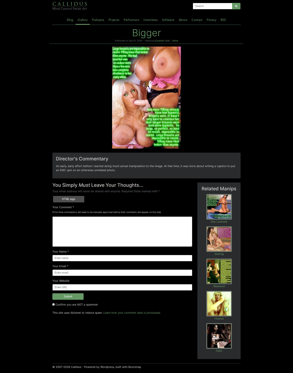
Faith (219, 350)
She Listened (219, 221)
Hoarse (219, 318)
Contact (197, 20)
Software (168, 20)
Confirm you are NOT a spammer (76, 304)
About (183, 20)
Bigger (146, 33)
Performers (131, 20)
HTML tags (68, 199)
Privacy (211, 20)
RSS (223, 20)
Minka (175, 40)
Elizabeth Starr (162, 40)
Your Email (59, 266)
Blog (70, 20)
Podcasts (98, 20)
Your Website (60, 280)
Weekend (219, 286)
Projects (114, 20)
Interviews (150, 20)
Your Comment (62, 207)
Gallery (82, 20)
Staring (219, 254)
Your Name (59, 251)
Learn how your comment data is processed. (132, 312)
